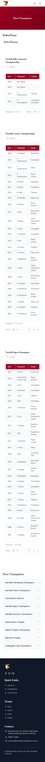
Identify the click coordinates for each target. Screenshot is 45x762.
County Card (12, 693)
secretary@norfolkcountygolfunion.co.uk (23, 741)
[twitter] (9, 673)
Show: (29, 112)
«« (21, 329)
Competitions (12, 689)
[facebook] (6, 673)
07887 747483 (13, 737)
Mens (9, 706)
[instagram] (13, 673)
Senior (9, 710)
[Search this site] (40, 3)
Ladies (9, 718)
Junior (9, 714)
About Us (10, 685)
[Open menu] (35, 3)
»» (37, 329)
